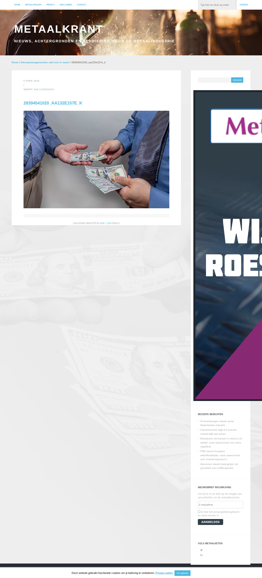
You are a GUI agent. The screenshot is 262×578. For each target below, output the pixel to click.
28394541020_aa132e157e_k (53, 103)
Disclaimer (66, 5)
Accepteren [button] (182, 573)
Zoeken (244, 5)
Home (17, 5)
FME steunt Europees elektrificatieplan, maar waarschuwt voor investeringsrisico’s (220, 455)
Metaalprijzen (33, 5)
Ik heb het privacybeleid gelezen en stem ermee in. (219, 513)
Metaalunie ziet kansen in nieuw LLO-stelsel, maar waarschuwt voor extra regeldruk (221, 442)
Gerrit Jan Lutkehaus (39, 89)
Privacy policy (164, 572)
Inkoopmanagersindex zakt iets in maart (45, 62)
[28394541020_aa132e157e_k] (96, 207)
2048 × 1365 (105, 223)
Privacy (50, 5)
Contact (81, 5)
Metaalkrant (58, 29)
